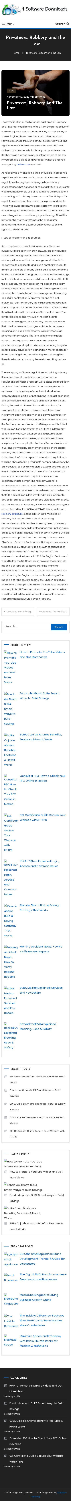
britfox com (23, 164)
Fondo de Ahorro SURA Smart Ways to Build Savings (35, 1093)
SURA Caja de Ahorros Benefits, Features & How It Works (38, 1106)
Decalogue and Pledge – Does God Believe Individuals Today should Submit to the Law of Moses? (20, 611)
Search (60, 24)
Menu (10, 24)
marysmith (38, 97)
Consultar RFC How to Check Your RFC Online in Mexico (37, 1120)
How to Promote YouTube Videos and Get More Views (37, 1079)
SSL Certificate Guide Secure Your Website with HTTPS (37, 1134)
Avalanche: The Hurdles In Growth (54, 611)
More (11, 90)
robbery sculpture (12, 514)
